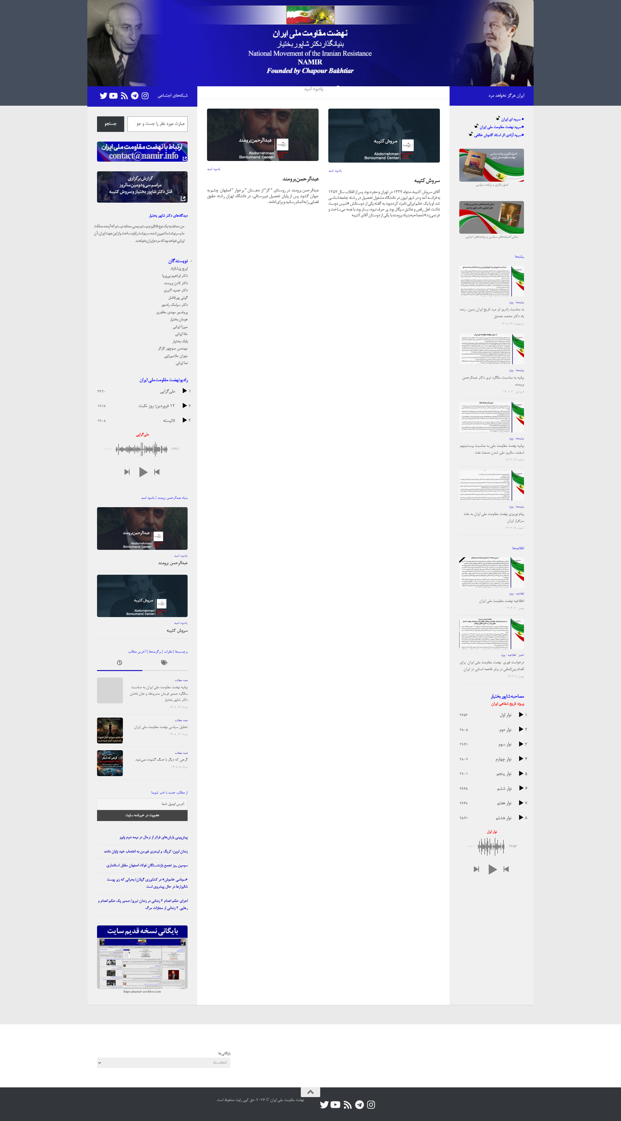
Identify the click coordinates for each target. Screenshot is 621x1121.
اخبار (521, 655)
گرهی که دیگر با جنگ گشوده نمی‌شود (161, 760)
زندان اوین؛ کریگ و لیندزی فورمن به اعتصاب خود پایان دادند (146, 851)
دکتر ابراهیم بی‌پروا (175, 276)
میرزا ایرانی (180, 327)
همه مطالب (181, 680)
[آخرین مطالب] (119, 664)
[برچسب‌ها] (165, 664)
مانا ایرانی (181, 334)
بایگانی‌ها (224, 1054)
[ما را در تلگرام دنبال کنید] (134, 96)
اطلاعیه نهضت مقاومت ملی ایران (501, 601)
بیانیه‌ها (520, 302)
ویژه (511, 302)
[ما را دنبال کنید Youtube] (114, 96)
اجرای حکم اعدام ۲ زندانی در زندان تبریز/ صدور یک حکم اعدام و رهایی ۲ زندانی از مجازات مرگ (143, 905)
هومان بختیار (179, 319)
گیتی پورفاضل (178, 298)
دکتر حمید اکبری (176, 290)
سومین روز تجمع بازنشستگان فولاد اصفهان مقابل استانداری (147, 865)
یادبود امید (214, 169)
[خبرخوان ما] (124, 96)
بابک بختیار (180, 341)
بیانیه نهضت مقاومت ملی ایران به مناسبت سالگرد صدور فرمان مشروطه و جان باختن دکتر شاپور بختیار (159, 693)
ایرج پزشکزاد (179, 269)
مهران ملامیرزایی (176, 356)
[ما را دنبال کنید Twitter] (103, 96)
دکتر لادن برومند (176, 283)
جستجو (110, 124)
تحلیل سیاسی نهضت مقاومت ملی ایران (161, 727)
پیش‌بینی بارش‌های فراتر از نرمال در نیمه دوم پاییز (153, 837)
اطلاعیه (520, 594)
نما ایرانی (182, 363)
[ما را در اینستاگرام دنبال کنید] (145, 96)
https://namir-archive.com (142, 992)
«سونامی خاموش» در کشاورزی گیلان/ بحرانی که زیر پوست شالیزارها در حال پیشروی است (147, 884)
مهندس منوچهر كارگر (173, 349)
